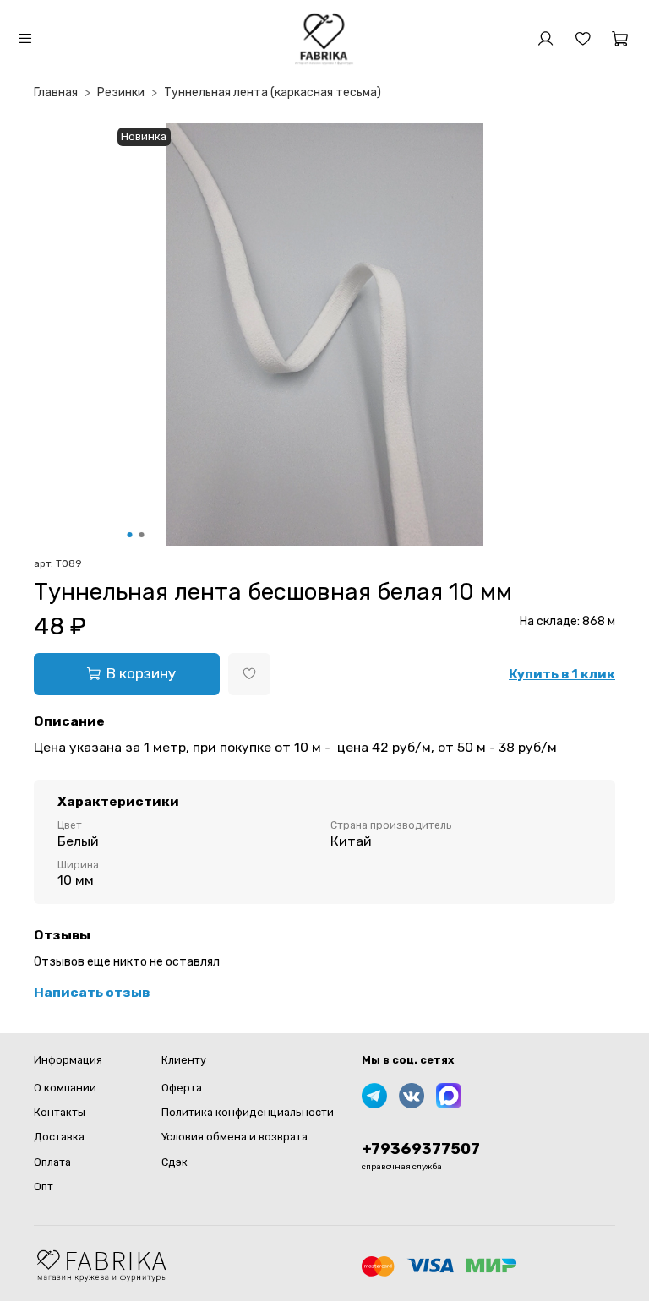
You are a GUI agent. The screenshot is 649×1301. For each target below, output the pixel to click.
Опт (43, 1186)
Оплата (52, 1162)
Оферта (181, 1087)
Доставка (59, 1136)
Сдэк (174, 1162)
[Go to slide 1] (130, 534)
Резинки (121, 92)
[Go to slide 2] (142, 534)
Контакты (59, 1112)
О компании (65, 1087)
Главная (56, 92)
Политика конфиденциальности (247, 1112)
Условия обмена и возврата (234, 1136)
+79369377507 (421, 1149)
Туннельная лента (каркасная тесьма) (272, 92)
